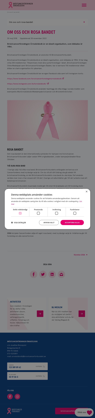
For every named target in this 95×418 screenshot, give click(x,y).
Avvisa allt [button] (49, 222)
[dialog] (47, 209)
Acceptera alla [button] (72, 222)
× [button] (86, 191)
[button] (18, 223)
